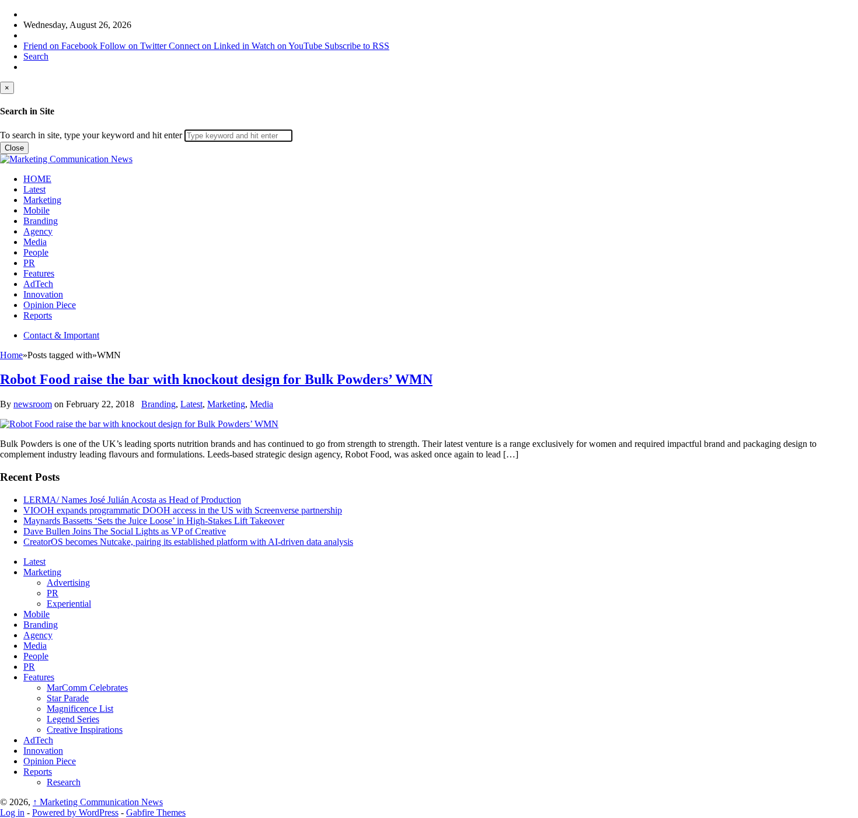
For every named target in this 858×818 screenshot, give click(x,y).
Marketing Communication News (98, 802)
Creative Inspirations (85, 730)
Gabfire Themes (156, 812)
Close (14, 148)
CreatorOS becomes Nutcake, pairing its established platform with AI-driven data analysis (188, 542)
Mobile (36, 210)
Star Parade (68, 698)
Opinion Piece (49, 305)
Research (64, 782)
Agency (38, 231)
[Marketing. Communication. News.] (66, 159)
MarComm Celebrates (87, 688)
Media (35, 242)
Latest (34, 189)
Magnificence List (80, 709)
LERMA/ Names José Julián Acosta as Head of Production (132, 500)
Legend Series (73, 719)
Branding (40, 221)
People (35, 252)
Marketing (42, 200)
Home (11, 355)
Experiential (69, 604)
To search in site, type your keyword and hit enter (91, 135)
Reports (37, 315)
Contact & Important (61, 335)
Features (38, 273)
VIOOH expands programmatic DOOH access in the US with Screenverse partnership (182, 510)
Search (35, 56)
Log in (12, 812)
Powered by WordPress (75, 812)
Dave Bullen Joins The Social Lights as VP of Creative (124, 531)
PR (29, 263)
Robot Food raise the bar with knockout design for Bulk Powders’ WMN (216, 379)
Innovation (43, 294)
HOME (37, 179)
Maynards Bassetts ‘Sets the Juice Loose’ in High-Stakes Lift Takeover (153, 521)
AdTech (38, 284)
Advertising (68, 583)
